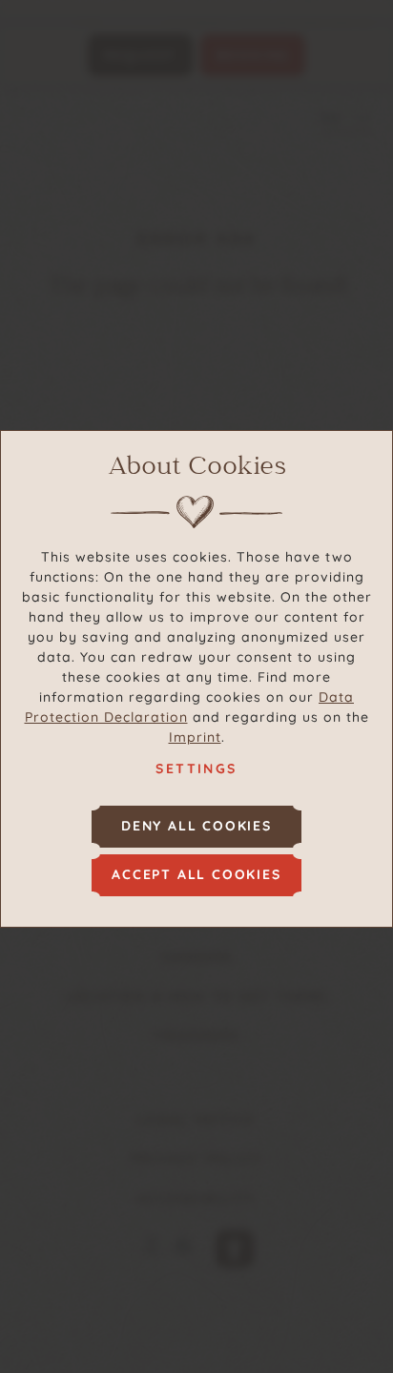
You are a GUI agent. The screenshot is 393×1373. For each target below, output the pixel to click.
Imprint (195, 737)
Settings (196, 768)
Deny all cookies (196, 825)
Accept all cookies (196, 874)
